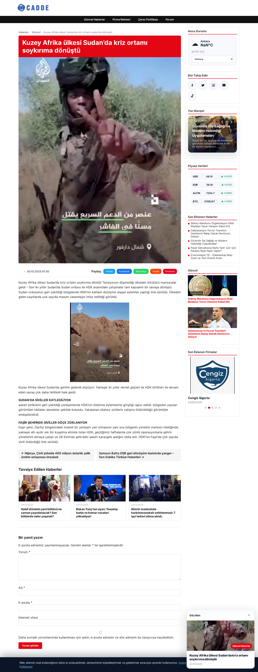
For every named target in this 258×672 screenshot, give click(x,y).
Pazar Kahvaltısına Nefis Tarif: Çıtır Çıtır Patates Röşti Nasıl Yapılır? (213, 249)
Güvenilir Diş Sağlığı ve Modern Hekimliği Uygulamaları (209, 242)
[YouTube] (224, 85)
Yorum (24, 552)
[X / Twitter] (203, 85)
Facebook (124, 271)
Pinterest (170, 271)
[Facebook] (192, 85)
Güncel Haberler (94, 19)
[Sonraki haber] (231, 122)
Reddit (155, 271)
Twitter (109, 271)
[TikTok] (192, 96)
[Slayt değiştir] (206, 408)
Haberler (24, 32)
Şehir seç (198, 51)
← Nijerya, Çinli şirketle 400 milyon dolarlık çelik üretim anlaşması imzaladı (55, 455)
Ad (22, 587)
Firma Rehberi (122, 19)
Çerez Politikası (148, 19)
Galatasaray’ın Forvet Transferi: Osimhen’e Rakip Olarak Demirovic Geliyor (210, 233)
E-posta (25, 602)
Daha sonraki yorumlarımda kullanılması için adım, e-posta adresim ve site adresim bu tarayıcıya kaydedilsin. (96, 637)
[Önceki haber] (223, 122)
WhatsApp (141, 271)
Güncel (36, 32)
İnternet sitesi (28, 617)
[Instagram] (213, 85)
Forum (170, 19)
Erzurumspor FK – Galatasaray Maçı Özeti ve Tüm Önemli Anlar (211, 256)
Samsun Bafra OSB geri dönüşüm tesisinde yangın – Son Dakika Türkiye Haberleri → (136, 455)
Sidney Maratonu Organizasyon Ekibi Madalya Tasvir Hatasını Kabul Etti (212, 225)
